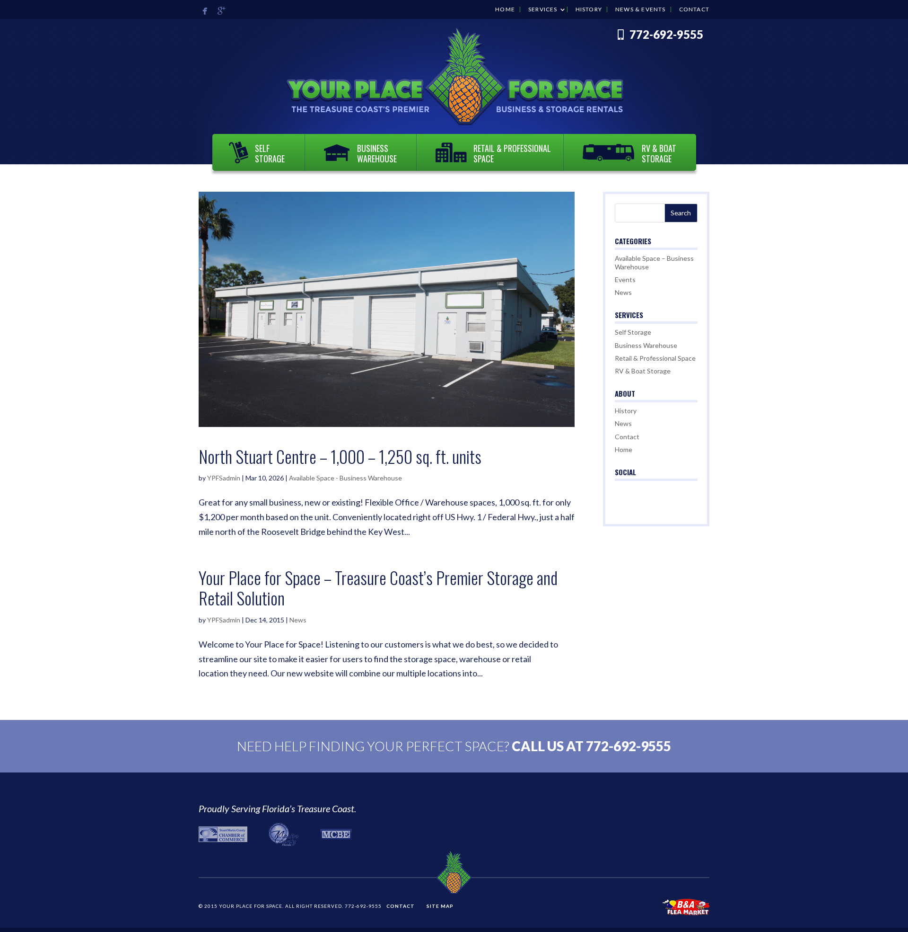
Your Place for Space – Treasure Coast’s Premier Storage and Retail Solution (378, 587)
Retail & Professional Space (512, 153)
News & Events (640, 9)
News (297, 620)
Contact (694, 9)
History (589, 9)
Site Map (440, 906)
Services (543, 9)
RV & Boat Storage (659, 153)
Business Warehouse (377, 153)
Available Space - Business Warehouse (345, 478)
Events (625, 279)
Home (505, 9)
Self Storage (270, 153)
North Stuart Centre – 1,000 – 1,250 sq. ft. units (340, 456)
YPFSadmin (223, 478)
